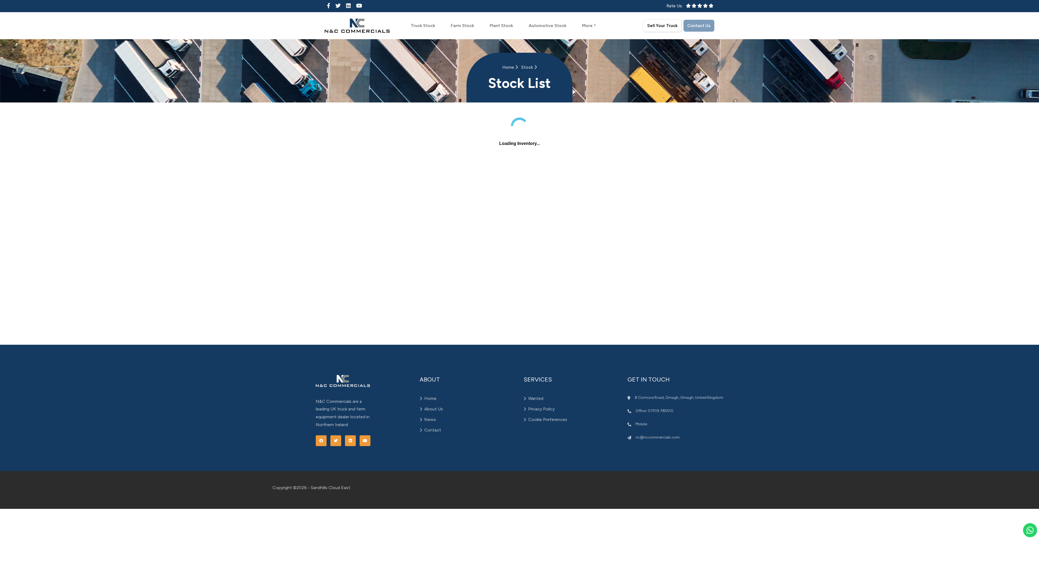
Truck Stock (423, 25)
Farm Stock (462, 25)
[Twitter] (338, 5)
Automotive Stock (547, 25)
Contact (432, 430)
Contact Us (699, 25)
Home (508, 67)
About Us (433, 409)
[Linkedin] (348, 5)
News (430, 419)
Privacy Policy (541, 409)
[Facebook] (328, 5)
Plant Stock (501, 25)
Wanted (535, 398)
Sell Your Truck (662, 25)
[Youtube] (359, 5)
